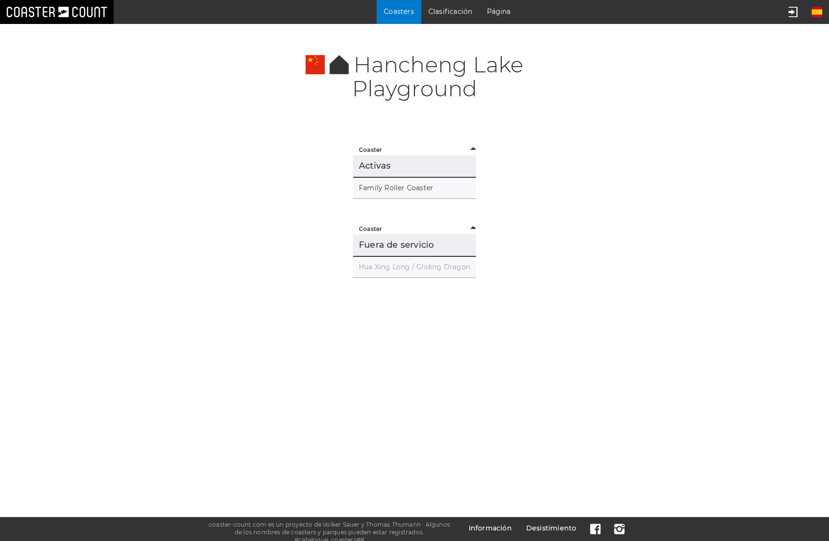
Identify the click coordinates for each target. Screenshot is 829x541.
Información (490, 528)
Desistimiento (551, 528)
